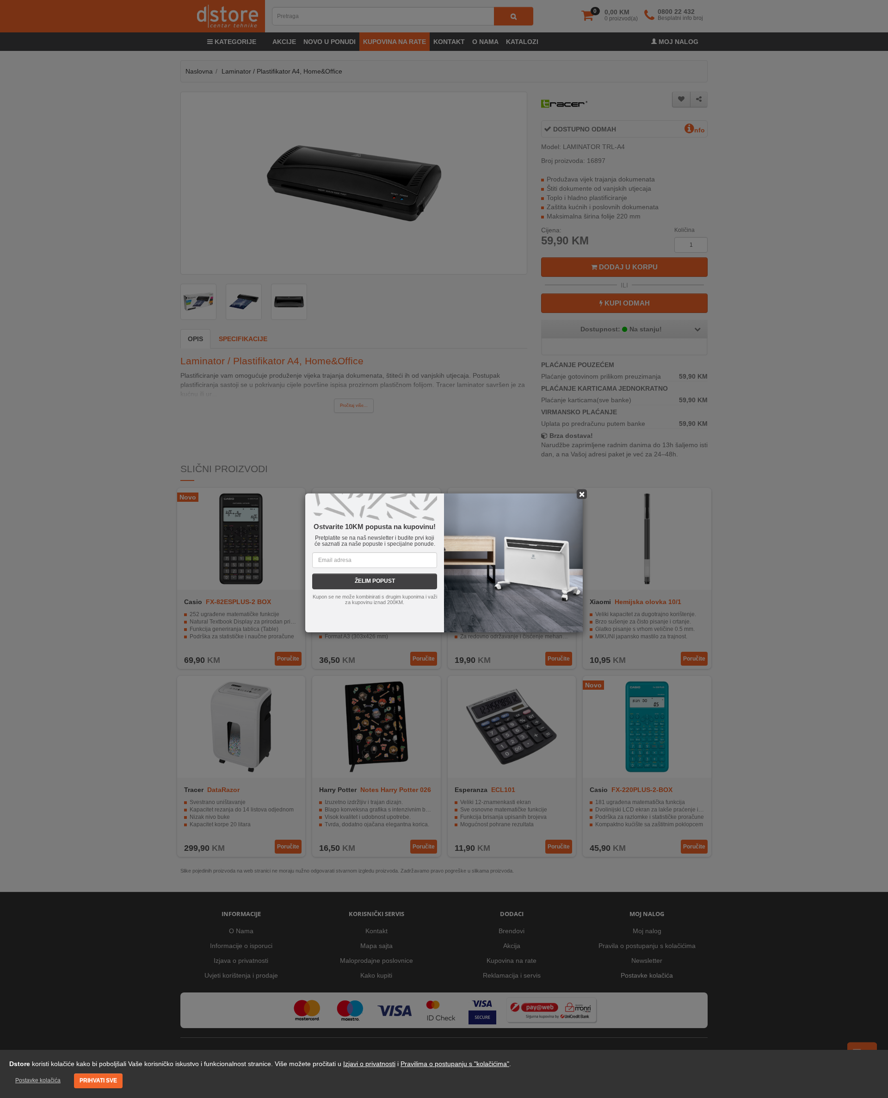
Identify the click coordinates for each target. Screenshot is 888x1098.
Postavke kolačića (38, 1080)
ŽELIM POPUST (375, 581)
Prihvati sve (98, 1080)
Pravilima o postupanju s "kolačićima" (455, 1063)
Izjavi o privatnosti (369, 1063)
